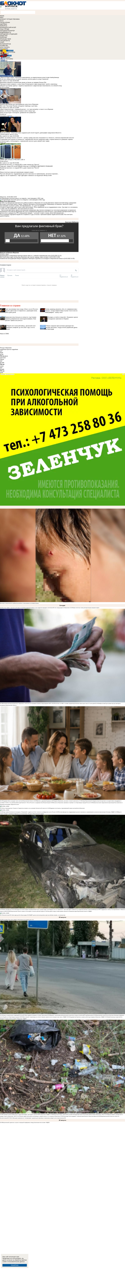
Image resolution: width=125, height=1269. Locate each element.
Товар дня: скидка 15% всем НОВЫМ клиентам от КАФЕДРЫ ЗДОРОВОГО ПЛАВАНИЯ (26, 166)
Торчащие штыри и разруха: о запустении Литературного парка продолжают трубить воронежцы (28, 84)
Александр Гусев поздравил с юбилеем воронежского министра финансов (80, 1116)
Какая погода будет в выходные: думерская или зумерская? (18, 112)
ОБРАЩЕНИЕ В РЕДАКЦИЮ (8, 34)
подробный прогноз (5, 349)
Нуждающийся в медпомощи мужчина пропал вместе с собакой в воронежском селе (25, 255)
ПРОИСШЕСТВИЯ (5, 39)
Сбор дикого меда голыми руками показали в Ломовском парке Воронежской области (67, 911)
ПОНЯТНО (14, 1265)
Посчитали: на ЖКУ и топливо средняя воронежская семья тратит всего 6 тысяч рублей (75, 703)
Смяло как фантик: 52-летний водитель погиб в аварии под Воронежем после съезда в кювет (25, 909)
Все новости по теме (6, 80)
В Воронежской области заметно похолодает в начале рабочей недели (27, 911)
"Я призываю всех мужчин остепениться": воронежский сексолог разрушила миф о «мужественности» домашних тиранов (36, 139)
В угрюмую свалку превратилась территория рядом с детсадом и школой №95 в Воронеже (24, 1114)
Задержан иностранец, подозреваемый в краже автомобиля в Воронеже (67, 808)
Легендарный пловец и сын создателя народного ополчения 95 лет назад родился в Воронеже (47, 607)
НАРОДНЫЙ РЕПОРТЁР (7, 31)
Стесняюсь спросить (6, 116)
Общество (3, 197)
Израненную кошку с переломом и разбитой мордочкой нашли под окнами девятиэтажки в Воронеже (77, 1114)
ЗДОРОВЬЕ (3, 24)
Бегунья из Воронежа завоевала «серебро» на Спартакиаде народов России (71, 802)
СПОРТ (2, 42)
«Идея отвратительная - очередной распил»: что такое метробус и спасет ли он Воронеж (26, 109)
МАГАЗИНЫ (9, 59)
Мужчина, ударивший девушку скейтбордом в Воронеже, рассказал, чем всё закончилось (58, 800)
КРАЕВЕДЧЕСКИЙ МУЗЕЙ (8, 27)
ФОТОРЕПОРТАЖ (5, 44)
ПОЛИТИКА (3, 37)
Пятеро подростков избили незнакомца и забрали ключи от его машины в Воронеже (40, 1116)
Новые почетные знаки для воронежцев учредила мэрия (85, 607)
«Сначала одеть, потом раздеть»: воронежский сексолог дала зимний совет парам (24, 141)
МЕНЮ (2, 16)
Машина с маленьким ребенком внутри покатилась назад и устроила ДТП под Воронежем (71, 1015)
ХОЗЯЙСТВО (4, 45)
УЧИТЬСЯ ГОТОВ (10, 52)
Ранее (17, 275)
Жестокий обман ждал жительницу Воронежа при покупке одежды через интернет (24, 257)
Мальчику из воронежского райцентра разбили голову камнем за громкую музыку (19, 603)
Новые (2, 275)
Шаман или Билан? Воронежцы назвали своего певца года (17, 111)
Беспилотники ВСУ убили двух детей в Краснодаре (15, 915)
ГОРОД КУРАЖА (5, 22)
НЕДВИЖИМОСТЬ (5, 32)
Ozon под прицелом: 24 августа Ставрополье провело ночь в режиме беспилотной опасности (25, 808)
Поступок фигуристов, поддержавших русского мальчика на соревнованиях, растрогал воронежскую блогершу (84, 812)
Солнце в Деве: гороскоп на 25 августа (12, 607)
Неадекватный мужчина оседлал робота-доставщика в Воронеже (85, 1017)
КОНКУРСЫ (3, 26)
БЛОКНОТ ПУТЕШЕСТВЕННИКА (10, 19)
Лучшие (9, 275)
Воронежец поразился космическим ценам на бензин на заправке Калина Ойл (23, 82)
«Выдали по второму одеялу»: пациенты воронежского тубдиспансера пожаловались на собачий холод (31, 85)
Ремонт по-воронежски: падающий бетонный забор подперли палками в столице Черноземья (25, 1015)
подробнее (15, 349)
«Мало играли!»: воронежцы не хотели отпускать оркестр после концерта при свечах (42, 1017)
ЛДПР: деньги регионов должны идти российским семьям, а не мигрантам (47, 915)
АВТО (1, 17)
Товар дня (3, 142)
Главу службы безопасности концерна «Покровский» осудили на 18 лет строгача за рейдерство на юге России (29, 812)
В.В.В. (2, 21)
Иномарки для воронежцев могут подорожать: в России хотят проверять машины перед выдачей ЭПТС (27, 703)
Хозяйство (3, 114)
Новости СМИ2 (4, 333)
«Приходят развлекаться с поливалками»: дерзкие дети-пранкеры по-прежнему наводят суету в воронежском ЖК (39, 1118)
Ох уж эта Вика (4, 87)
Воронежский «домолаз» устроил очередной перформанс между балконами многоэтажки (24, 1122)
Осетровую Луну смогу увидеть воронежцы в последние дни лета (18, 919)
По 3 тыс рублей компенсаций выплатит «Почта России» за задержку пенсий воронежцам (28, 802)
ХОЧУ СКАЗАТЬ (5, 47)
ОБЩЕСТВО (3, 35)
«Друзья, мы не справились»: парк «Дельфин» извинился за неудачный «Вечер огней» (70, 909)
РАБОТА (10, 50)
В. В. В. (2, 169)
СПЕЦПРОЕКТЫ (5, 40)
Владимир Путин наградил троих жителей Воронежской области (18, 800)
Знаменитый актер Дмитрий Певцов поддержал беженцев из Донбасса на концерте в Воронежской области (32, 258)
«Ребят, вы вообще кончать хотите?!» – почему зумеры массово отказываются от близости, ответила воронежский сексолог (37, 137)
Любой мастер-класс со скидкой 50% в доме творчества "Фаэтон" (19, 164)
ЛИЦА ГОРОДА (4, 29)
